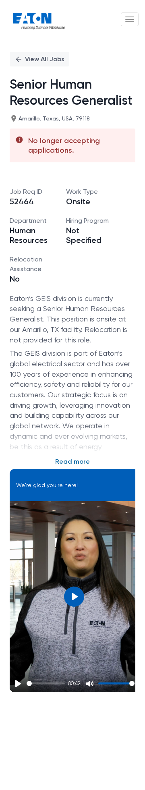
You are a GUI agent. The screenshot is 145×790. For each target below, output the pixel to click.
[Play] (18, 683)
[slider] (46, 683)
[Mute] (89, 683)
